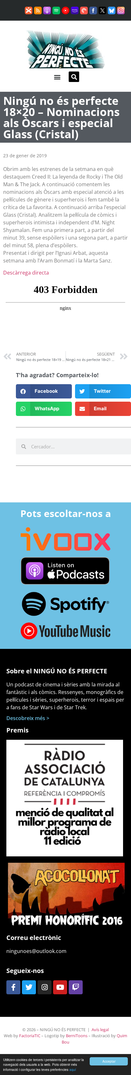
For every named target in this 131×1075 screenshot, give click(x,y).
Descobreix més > (27, 718)
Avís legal (100, 1029)
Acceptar (108, 1061)
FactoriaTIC (29, 1035)
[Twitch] (76, 987)
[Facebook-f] (13, 987)
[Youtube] (60, 987)
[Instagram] (45, 987)
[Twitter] (29, 987)
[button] (57, 76)
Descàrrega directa (26, 272)
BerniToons (76, 1035)
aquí (72, 1069)
